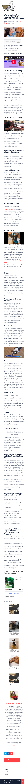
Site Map (6, 774)
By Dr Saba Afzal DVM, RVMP (12, 21)
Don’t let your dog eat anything (13, 502)
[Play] (15, 125)
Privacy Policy (7, 772)
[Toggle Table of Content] (17, 41)
